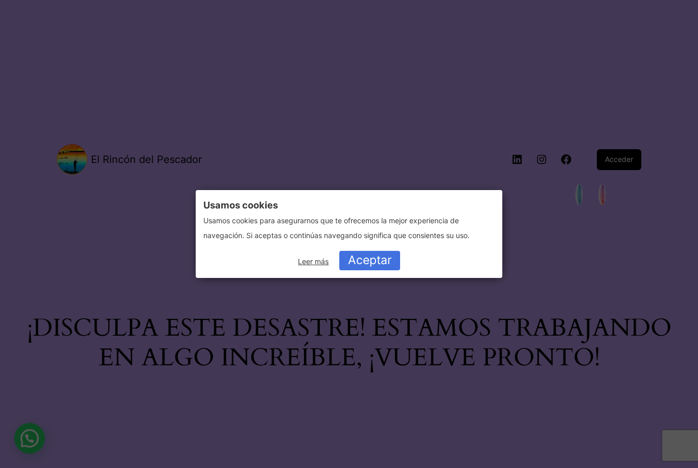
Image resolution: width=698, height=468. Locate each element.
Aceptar (370, 260)
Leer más (313, 261)
